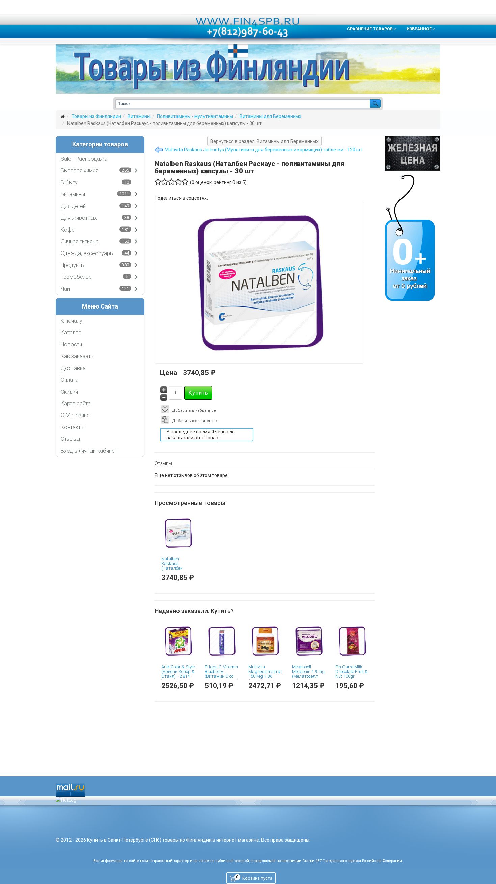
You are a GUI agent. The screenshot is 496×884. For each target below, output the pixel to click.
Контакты (72, 427)
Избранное (419, 29)
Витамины (139, 116)
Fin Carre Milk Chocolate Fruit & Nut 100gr (351, 671)
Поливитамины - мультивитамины (195, 116)
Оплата (69, 380)
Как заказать (77, 356)
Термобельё (76, 277)
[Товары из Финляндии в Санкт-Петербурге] (248, 69)
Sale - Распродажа (84, 159)
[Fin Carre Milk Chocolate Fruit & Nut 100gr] (352, 641)
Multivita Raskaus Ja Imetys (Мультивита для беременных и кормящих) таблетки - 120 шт (263, 149)
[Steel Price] (412, 153)
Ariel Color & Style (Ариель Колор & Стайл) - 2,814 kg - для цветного (178, 676)
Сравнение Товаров (370, 29)
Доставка (73, 368)
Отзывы (70, 439)
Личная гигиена (80, 241)
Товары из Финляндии (96, 116)
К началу (71, 321)
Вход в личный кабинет (89, 451)
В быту (69, 182)
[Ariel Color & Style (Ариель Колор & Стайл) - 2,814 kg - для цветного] (178, 641)
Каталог (71, 332)
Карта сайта (76, 403)
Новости (71, 344)
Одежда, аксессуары (87, 253)
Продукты (73, 265)
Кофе (68, 229)
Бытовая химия (79, 170)
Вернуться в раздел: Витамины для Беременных (264, 141)
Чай (65, 289)
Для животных (79, 218)
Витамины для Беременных (270, 116)
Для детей (73, 206)
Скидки (69, 392)
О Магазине (75, 415)
